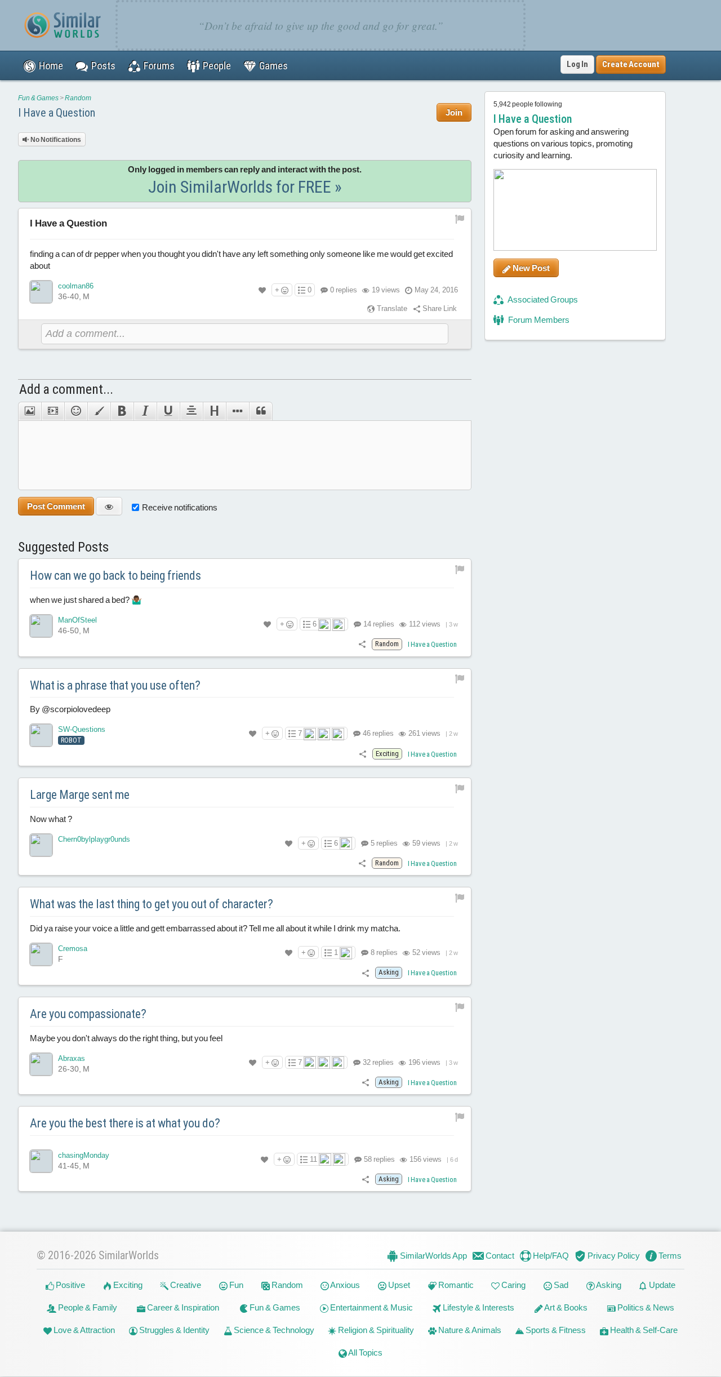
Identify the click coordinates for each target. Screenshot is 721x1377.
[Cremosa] (41, 954)
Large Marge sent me (80, 795)
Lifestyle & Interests (477, 1308)
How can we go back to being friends (115, 575)
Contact (499, 1255)
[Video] (52, 411)
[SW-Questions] (41, 735)
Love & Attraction (83, 1330)
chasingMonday (83, 1155)
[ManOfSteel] (41, 626)
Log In (577, 64)
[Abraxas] (41, 1064)
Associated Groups (542, 299)
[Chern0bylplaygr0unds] (41, 845)
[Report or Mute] (460, 218)
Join (454, 112)
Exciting (127, 1285)
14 (378, 624)
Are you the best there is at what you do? (125, 1123)
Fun (235, 1285)
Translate (391, 308)
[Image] (29, 411)
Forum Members (537, 320)
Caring (513, 1285)
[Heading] (214, 411)
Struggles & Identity (173, 1330)
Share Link (439, 308)
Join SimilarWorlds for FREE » (245, 187)
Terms (669, 1255)
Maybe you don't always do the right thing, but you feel (126, 1038)
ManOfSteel (77, 620)
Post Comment (56, 506)
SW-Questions (81, 729)
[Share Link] (362, 643)
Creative (184, 1285)
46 (377, 733)
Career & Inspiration (182, 1308)
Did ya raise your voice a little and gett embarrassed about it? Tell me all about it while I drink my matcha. (215, 928)
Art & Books (565, 1308)
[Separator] (237, 411)
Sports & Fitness (555, 1330)
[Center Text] (191, 411)
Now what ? (51, 819)
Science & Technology (273, 1330)
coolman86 (76, 286)
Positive (69, 1285)
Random (78, 98)
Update (661, 1285)
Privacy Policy (613, 1255)
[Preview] (109, 506)
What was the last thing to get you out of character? (151, 904)
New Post (530, 268)
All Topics (364, 1353)
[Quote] (261, 411)
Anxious (344, 1285)
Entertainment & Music (370, 1308)
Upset (398, 1285)
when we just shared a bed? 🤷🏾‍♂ (86, 600)
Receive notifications (179, 507)
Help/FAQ (550, 1255)
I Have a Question (56, 112)
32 (377, 1062)
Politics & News (645, 1308)
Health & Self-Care (643, 1330)
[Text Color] (98, 411)
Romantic (455, 1285)
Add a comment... (66, 389)
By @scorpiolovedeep (70, 709)
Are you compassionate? (88, 1014)
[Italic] (145, 411)
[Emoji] (75, 411)
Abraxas (71, 1058)
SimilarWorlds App (432, 1255)
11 (313, 1159)
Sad (560, 1285)
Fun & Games (38, 98)
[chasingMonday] (41, 1161)
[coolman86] (41, 292)
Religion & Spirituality (375, 1330)
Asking (608, 1285)
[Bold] (121, 411)
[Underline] (168, 411)
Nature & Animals (469, 1330)
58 (378, 1159)
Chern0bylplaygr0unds (94, 839)
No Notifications (55, 140)
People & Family (86, 1308)
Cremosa (72, 948)
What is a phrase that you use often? (115, 685)
